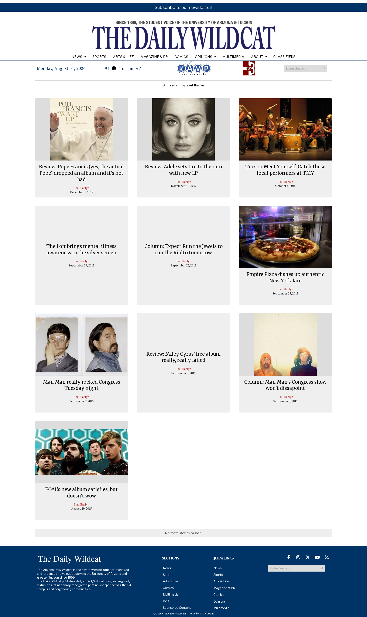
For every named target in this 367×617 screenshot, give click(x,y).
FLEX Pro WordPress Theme (180, 613)
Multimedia (233, 57)
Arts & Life (123, 57)
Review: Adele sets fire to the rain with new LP (183, 170)
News (77, 57)
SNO (202, 613)
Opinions (203, 57)
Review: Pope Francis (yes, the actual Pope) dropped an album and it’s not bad (81, 173)
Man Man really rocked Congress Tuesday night (81, 385)
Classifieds (284, 57)
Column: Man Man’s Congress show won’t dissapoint (285, 385)
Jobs (166, 601)
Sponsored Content (177, 607)
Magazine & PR (154, 57)
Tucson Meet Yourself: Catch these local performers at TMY (285, 170)
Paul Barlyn (81, 188)
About (257, 57)
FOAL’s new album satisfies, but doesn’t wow (81, 492)
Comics (181, 57)
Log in (210, 613)
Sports (99, 57)
